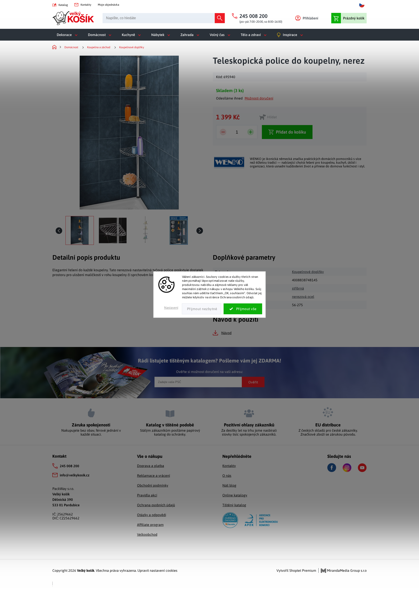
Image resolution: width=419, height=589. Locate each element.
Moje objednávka (108, 4)
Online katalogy (234, 495)
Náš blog (229, 485)
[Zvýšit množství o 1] (250, 132)
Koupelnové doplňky (308, 272)
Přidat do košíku (291, 131)
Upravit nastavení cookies (157, 570)
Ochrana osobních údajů (156, 505)
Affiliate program (150, 525)
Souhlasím (243, 308)
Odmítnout (201, 308)
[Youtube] (362, 467)
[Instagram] (347, 467)
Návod (226, 333)
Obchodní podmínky (152, 485)
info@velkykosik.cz (74, 475)
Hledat (220, 18)
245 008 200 (69, 466)
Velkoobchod (147, 534)
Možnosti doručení (259, 98)
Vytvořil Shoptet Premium (296, 570)
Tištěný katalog (234, 505)
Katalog (63, 5)
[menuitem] (68, 35)
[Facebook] (331, 467)
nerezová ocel (303, 297)
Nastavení (171, 307)
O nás (226, 475)
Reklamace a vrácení (153, 475)
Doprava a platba (150, 466)
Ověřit (253, 382)
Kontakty (86, 4)
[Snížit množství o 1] (223, 132)
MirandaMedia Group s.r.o (346, 570)
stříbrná (298, 288)
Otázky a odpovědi (151, 515)
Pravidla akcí (147, 495)
